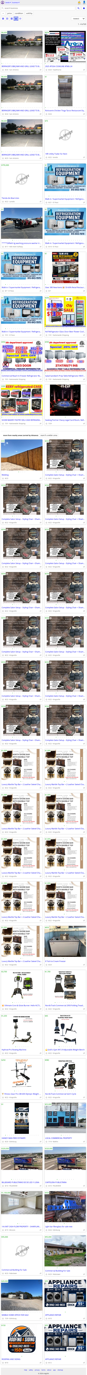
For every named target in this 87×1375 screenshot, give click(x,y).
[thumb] (7, 19)
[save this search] (84, 8)
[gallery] (16, 19)
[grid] (12, 19)
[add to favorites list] (3, 69)
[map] (20, 19)
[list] (3, 19)
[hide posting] (40, 69)
